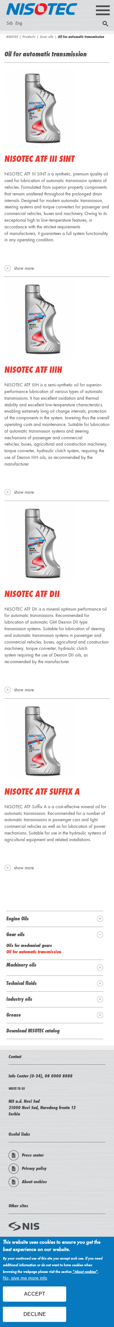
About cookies (34, 1181)
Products (28, 37)
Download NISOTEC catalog (33, 1030)
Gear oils (47, 37)
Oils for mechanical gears (29, 945)
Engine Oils (17, 918)
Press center (33, 1155)
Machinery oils (21, 965)
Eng (18, 23)
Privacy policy (34, 1168)
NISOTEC (12, 37)
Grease (13, 1015)
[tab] (54, 919)
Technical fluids (21, 983)
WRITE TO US (17, 1089)
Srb (9, 23)
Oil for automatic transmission (33, 952)
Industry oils (19, 999)
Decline (34, 1314)
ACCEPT (34, 1294)
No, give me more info (25, 1277)
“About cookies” (85, 1271)
